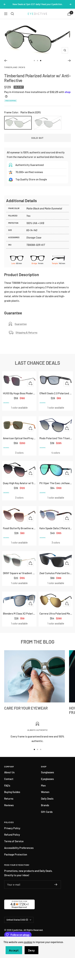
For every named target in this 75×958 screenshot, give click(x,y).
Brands (45, 805)
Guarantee (21, 324)
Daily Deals (47, 798)
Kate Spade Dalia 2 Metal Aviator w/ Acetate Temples (55, 528)
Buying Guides (12, 791)
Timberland (10, 67)
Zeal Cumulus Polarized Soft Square (55, 573)
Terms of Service (14, 841)
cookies (28, 942)
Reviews (9, 805)
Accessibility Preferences (18, 847)
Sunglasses (47, 772)
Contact (8, 778)
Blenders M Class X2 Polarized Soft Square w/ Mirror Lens (19, 613)
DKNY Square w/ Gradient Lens (19, 573)
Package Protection (15, 854)
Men (43, 785)
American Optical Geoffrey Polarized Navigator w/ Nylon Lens (19, 438)
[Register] (55, 884)
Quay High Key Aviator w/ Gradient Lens (19, 483)
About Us (9, 772)
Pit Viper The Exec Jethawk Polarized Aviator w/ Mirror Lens (55, 483)
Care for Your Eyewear (26, 708)
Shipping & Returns (26, 332)
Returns (8, 798)
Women (45, 791)
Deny (31, 950)
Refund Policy (12, 834)
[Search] (12, 13)
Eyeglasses (47, 778)
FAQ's (7, 785)
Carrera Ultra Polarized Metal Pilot (55, 613)
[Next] (69, 60)
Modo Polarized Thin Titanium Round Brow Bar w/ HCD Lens (55, 438)
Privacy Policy (12, 828)
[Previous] (5, 60)
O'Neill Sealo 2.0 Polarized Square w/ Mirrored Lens (55, 393)
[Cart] (69, 13)
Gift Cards (46, 811)
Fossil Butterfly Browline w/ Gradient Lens (19, 528)
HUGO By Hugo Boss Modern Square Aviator (19, 393)
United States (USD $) (17, 919)
